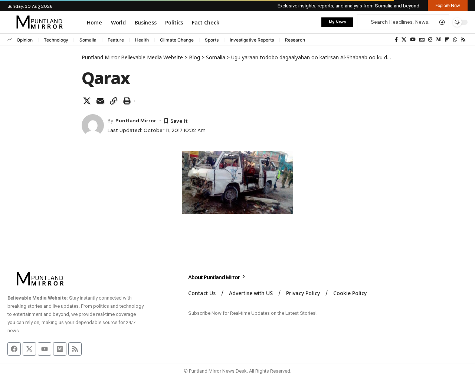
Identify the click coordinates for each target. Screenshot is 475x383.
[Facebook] (396, 40)
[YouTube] (412, 40)
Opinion (25, 40)
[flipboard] (447, 40)
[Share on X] (87, 101)
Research (295, 40)
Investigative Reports (252, 40)
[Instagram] (430, 40)
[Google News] (421, 40)
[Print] (127, 101)
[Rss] (463, 40)
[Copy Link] (113, 101)
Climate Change (177, 40)
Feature (116, 40)
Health (142, 40)
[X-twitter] (29, 349)
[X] (404, 40)
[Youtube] (44, 349)
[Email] (100, 101)
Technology (56, 40)
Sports (212, 40)
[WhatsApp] (455, 40)
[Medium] (438, 40)
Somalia (87, 40)
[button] (448, 5)
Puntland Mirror (135, 120)
